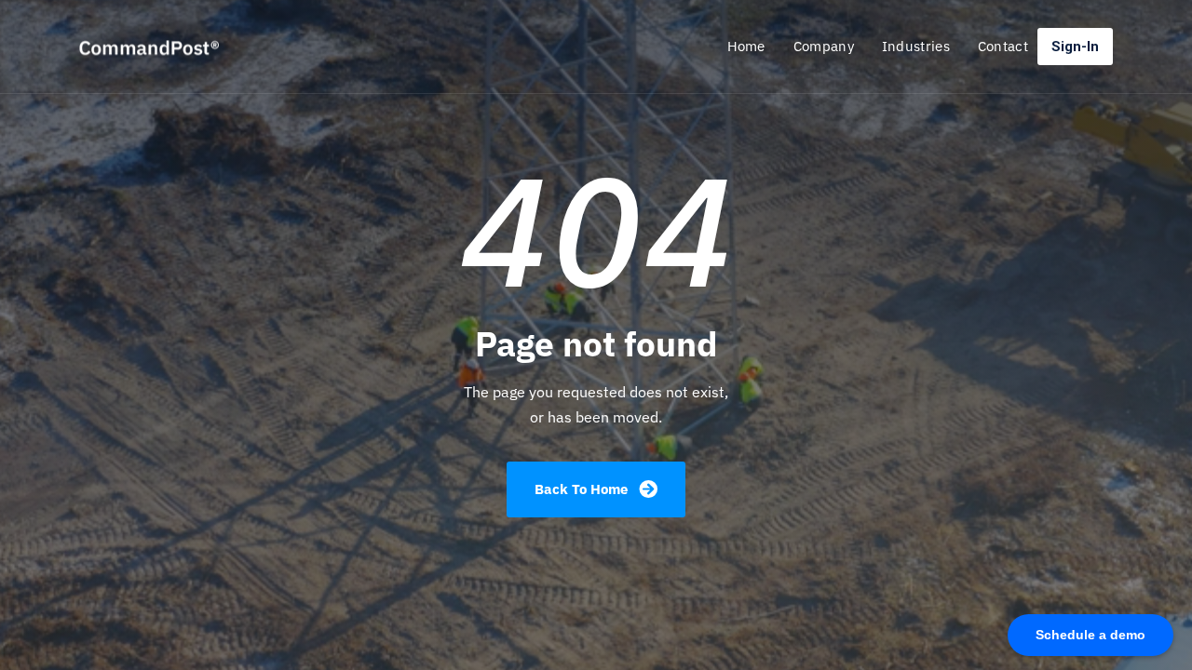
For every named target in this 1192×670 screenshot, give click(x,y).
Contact (1003, 46)
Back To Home (583, 489)
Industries (916, 46)
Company (823, 46)
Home (746, 46)
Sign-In (1075, 46)
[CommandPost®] (179, 46)
